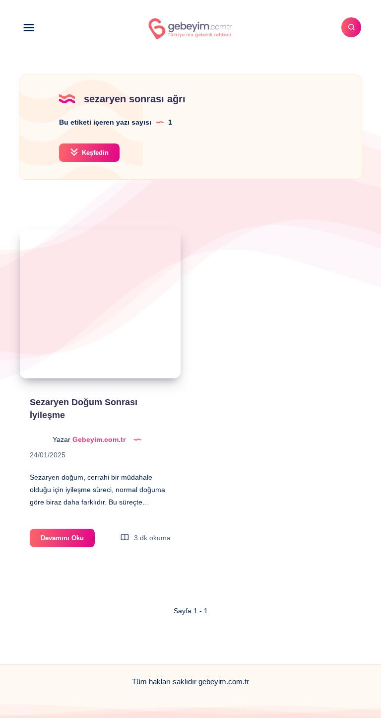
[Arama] (351, 27)
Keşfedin (94, 152)
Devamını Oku (68, 540)
